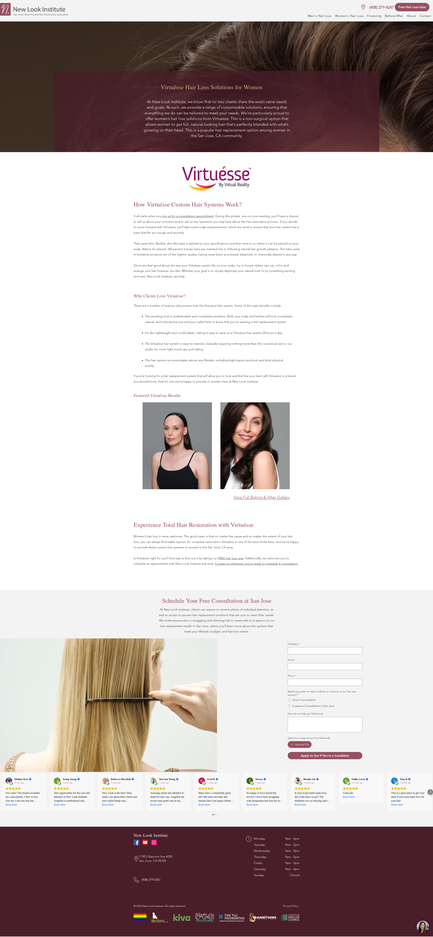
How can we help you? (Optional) (305, 713)
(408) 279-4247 (381, 7)
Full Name (294, 644)
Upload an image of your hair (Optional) (309, 737)
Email (291, 659)
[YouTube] (145, 842)
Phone (292, 675)
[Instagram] (154, 842)
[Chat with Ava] (423, 927)
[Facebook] (136, 842)
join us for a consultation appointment (187, 216)
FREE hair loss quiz (230, 558)
